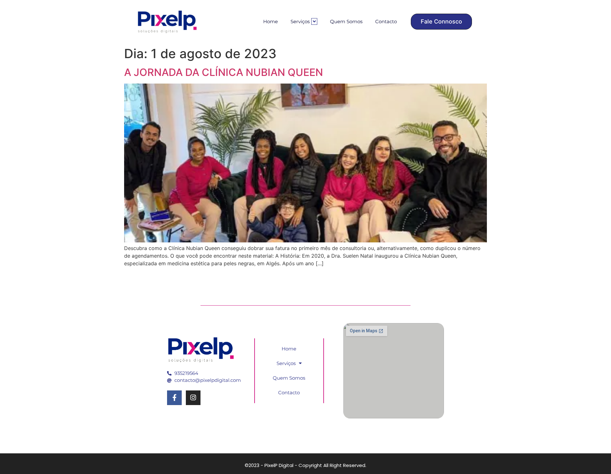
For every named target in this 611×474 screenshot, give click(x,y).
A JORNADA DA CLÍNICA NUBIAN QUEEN (223, 72)
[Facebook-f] (174, 397)
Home (270, 21)
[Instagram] (193, 397)
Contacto (386, 21)
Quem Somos (346, 21)
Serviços (300, 21)
